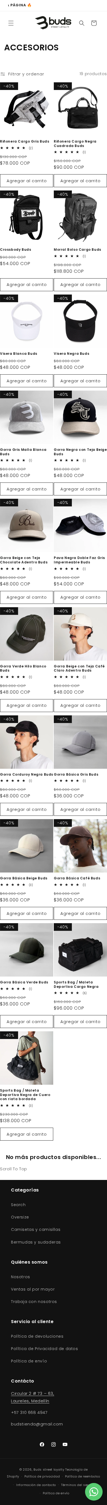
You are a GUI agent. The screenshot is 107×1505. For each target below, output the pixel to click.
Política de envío (29, 1361)
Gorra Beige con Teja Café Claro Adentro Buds (79, 668)
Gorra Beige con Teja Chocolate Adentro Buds (23, 560)
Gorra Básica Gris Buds (76, 774)
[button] (11, 23)
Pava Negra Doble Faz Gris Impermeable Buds (79, 560)
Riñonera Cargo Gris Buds (24, 141)
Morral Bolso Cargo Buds (77, 249)
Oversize (20, 1217)
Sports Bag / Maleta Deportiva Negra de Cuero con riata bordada (25, 1094)
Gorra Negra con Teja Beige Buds (80, 452)
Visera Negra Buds (71, 353)
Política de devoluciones (37, 1336)
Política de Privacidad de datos (44, 1348)
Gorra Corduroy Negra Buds (26, 774)
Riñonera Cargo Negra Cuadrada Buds (75, 143)
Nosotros (20, 1277)
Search (18, 1204)
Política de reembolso (82, 1476)
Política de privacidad (42, 1476)
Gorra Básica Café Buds (77, 878)
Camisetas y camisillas (35, 1229)
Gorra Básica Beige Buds (23, 878)
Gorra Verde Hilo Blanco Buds (23, 668)
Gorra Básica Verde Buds (24, 982)
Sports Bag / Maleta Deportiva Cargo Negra (76, 984)
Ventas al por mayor (33, 1289)
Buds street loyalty (48, 1469)
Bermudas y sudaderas (36, 1242)
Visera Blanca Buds (18, 353)
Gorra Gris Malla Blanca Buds (23, 452)
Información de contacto (36, 1485)
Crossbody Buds (15, 249)
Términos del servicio (78, 1485)
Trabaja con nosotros (34, 1301)
